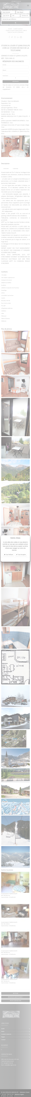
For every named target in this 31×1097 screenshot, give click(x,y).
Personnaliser (15, 559)
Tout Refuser (9, 554)
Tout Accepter (21, 554)
